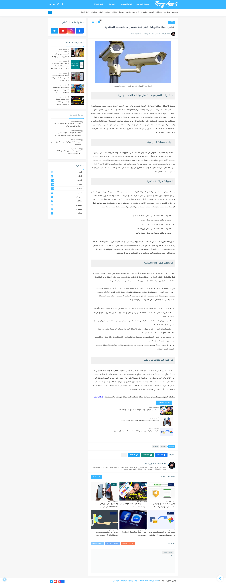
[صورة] (77, 52)
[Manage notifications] (4, 579)
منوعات (144, 12)
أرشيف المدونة (99, 4)
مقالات (175, 12)
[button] (161, 455)
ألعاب (101, 12)
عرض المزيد (96, 477)
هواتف (107, 12)
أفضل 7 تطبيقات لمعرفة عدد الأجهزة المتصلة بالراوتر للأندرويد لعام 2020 (60, 66)
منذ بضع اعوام (153, 407)
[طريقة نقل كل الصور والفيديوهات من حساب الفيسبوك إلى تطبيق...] (166, 432)
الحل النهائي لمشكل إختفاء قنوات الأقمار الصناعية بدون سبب (62, 102)
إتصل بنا (112, 4)
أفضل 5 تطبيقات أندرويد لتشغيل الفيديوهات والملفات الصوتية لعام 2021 (67, 134)
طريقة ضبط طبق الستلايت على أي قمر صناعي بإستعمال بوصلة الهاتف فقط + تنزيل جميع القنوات (60, 54)
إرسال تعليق (167, 552)
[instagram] (58, 4)
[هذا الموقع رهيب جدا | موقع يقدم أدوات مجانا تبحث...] (166, 410)
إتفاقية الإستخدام (126, 4)
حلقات (114, 12)
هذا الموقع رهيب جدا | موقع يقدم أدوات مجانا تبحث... (138, 410)
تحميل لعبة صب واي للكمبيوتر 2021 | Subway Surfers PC (68, 152)
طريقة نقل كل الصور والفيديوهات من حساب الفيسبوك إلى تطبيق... (136, 431)
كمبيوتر (121, 12)
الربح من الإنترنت (132, 12)
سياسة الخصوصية (142, 4)
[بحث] (50, 12)
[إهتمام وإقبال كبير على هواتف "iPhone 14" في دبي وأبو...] (166, 421)
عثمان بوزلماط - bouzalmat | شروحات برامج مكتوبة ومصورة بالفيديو (136, 581)
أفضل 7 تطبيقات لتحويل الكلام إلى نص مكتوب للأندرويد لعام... (67, 125)
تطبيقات (159, 12)
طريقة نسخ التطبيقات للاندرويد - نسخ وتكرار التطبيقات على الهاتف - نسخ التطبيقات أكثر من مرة (61, 90)
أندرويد (151, 12)
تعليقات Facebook (112, 543)
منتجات (94, 12)
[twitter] (50, 4)
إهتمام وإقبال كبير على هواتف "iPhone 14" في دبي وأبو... (140, 420)
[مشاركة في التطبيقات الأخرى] (124, 455)
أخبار (66, 172)
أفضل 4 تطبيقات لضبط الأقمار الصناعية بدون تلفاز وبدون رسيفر (60, 78)
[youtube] (54, 4)
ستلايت (167, 12)
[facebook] (62, 4)
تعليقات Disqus (97, 543)
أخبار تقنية (85, 12)
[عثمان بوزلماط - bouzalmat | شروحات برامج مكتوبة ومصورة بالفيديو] (166, 4)
